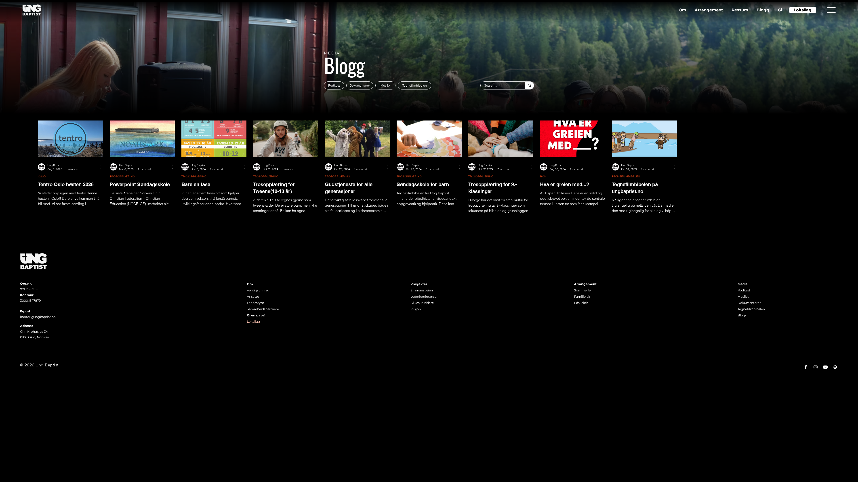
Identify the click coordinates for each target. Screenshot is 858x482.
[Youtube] (825, 367)
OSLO (42, 176)
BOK (543, 176)
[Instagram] (815, 367)
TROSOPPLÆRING (122, 176)
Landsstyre (255, 303)
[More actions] (102, 167)
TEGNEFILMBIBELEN (626, 176)
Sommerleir (583, 290)
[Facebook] (805, 367)
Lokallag (253, 322)
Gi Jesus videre (422, 303)
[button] (831, 10)
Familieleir (582, 297)
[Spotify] (835, 367)
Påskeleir (581, 303)
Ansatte (253, 297)
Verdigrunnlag (258, 290)
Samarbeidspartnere (263, 309)
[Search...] (529, 85)
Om (250, 284)
